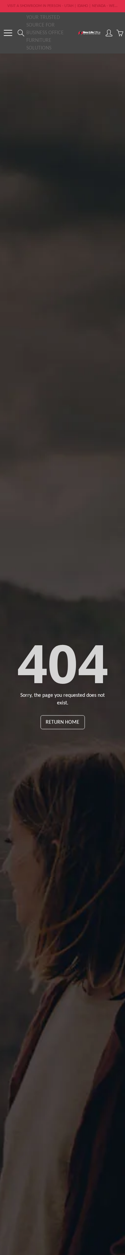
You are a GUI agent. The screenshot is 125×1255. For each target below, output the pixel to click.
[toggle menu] (8, 33)
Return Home (62, 722)
